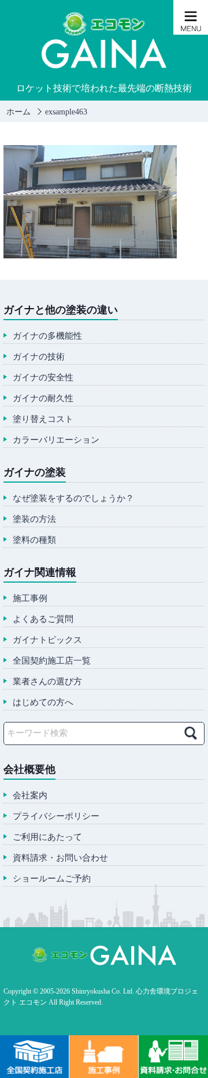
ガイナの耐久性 (43, 398)
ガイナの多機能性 (47, 336)
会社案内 (30, 795)
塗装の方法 (34, 519)
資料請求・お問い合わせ (60, 858)
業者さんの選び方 (47, 681)
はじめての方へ (43, 702)
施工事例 (30, 598)
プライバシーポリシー (56, 816)
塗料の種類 (34, 540)
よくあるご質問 (43, 619)
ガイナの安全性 (43, 377)
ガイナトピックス (47, 640)
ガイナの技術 (39, 357)
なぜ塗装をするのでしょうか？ (73, 498)
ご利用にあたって (47, 837)
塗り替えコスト (43, 419)
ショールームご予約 (52, 879)
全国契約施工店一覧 (52, 661)
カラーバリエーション (56, 440)
